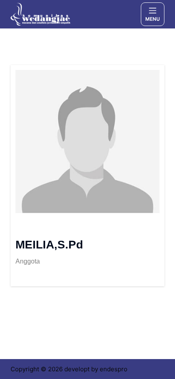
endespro (113, 369)
